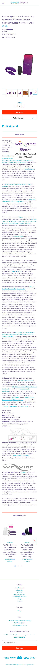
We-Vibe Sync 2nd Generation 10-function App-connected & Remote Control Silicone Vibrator (18, 334)
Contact (19, 592)
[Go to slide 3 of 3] (21, 566)
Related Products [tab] (19, 515)
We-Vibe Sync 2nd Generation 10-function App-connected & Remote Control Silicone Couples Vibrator (19, 221)
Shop (19, 611)
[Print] (10, 126)
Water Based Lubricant (20, 456)
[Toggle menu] (3, 3)
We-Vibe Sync (29, 169)
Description (19, 135)
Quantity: (19, 102)
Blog (19, 599)
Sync (21, 217)
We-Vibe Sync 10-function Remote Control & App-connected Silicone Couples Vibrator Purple (10, 551)
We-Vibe (23, 472)
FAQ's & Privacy (19, 594)
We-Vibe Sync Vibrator (25, 380)
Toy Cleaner (15, 398)
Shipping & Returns (19, 597)
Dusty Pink (24, 406)
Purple (6, 406)
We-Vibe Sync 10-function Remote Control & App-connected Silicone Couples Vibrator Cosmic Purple (27, 551)
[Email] (7, 126)
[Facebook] (3, 126)
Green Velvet (13, 406)
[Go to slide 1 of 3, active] (15, 566)
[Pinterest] (17, 126)
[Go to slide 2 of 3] (18, 566)
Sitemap (19, 601)
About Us (19, 590)
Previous (4, 91)
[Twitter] (14, 126)
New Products (19, 588)
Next (35, 91)
